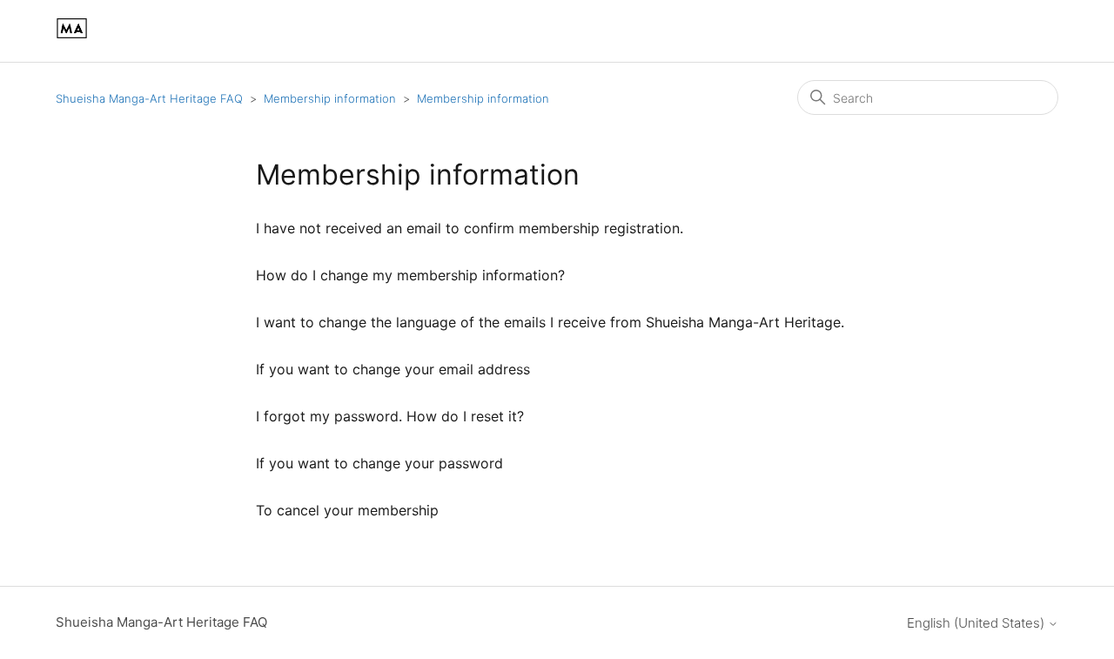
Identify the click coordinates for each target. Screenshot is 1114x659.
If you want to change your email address (393, 369)
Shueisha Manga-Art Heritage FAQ (149, 98)
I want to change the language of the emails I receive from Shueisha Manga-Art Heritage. (550, 322)
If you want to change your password (379, 463)
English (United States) (977, 622)
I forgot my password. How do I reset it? (390, 416)
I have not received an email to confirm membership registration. (469, 228)
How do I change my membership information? (410, 275)
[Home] (72, 39)
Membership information (330, 98)
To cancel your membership (347, 510)
